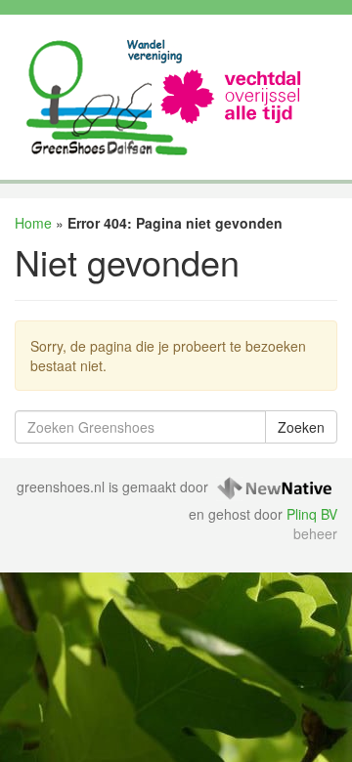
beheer (315, 533)
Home (33, 223)
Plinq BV (311, 514)
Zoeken (301, 427)
